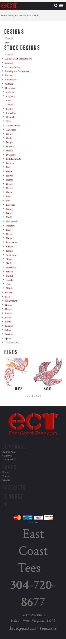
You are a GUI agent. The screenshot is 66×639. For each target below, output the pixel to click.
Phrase (9, 234)
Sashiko (9, 250)
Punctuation (12, 242)
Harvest (9, 188)
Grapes (9, 184)
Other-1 (10, 104)
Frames (9, 179)
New (7, 42)
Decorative (25, 15)
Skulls (9, 263)
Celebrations (11, 79)
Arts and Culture (13, 67)
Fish (8, 167)
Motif (9, 217)
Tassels (9, 280)
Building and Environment (17, 71)
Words (9, 288)
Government (11, 300)
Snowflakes (11, 267)
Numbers (10, 225)
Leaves (9, 209)
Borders (9, 109)
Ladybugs (10, 205)
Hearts (9, 192)
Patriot (8, 313)
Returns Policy (9, 452)
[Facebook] (5, 504)
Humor (8, 309)
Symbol (9, 276)
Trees (8, 284)
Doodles (9, 150)
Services (9, 334)
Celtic (8, 121)
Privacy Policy (9, 459)
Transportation (12, 342)
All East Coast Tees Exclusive (18, 58)
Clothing (9, 84)
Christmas (11, 129)
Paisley (9, 230)
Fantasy (8, 292)
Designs (13, 15)
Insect (9, 196)
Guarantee (7, 455)
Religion (9, 326)
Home (4, 15)
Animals (9, 63)
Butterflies (11, 113)
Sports (8, 338)
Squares (9, 271)
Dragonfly (10, 155)
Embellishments (13, 159)
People (8, 317)
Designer (6, 476)
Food (7, 296)
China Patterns (13, 125)
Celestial (10, 117)
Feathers (10, 163)
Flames (9, 171)
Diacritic (10, 146)
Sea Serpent (11, 255)
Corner (9, 134)
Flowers (9, 175)
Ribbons (10, 246)
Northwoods (12, 221)
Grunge (8, 305)
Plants (9, 238)
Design (9, 142)
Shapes (9, 259)
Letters (9, 213)
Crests (9, 138)
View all (9, 38)
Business (9, 75)
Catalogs (6, 480)
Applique (10, 96)
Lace (8, 200)
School (8, 330)
